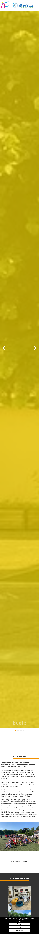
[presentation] (3, 348)
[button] (15, 730)
